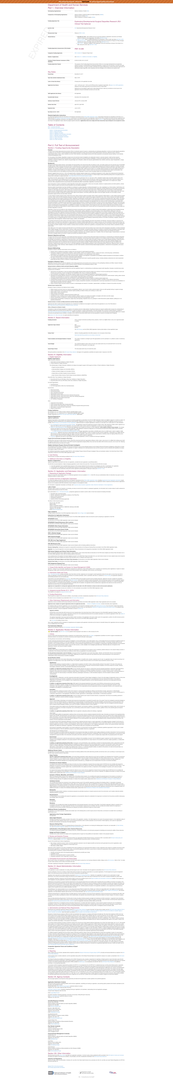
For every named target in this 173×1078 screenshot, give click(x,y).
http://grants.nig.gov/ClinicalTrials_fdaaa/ (94, 891)
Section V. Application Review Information (58, 135)
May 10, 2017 (80, 43)
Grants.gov (53, 436)
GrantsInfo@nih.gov (55, 996)
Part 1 (89, 475)
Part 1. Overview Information (54, 127)
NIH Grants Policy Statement (100, 1056)
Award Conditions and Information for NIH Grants (101, 878)
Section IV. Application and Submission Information (60, 134)
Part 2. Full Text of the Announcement (56, 128)
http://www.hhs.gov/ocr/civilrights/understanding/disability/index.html (72, 939)
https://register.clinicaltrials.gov (111, 890)
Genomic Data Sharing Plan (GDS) (76, 826)
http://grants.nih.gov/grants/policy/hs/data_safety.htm (63, 900)
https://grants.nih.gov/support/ (63, 986)
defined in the (68, 414)
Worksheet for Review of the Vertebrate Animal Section (98, 787)
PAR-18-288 (77, 53)
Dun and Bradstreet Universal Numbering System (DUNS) (63, 424)
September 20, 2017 (81, 40)
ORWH (93, 17)
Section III (123, 613)
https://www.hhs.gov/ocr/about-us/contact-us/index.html (78, 940)
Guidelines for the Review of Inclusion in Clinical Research (108, 778)
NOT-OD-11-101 (100, 468)
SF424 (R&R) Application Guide (90, 116)
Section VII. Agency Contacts (56, 138)
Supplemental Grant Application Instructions (111, 480)
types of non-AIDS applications (116, 85)
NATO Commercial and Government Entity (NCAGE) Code (66, 431)
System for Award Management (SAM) (59, 427)
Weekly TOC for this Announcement (55, 1066)
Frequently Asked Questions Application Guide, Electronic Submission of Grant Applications (93, 484)
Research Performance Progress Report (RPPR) (90, 952)
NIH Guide (85, 2)
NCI (86, 16)
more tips (54, 620)
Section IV (101, 119)
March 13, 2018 (80, 39)
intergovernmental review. (66, 592)
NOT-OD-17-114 (105, 42)
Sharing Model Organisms (59, 826)
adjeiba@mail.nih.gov (55, 1012)
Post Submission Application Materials (72, 627)
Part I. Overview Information (54, 574)
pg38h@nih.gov (54, 1039)
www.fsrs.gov (82, 961)
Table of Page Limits (82, 513)
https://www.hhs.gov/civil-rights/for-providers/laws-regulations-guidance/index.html (65, 937)
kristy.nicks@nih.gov (55, 1024)
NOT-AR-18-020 (120, 39)
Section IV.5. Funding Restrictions (83, 875)
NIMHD (101, 14)
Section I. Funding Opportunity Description (59, 130)
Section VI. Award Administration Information (59, 136)
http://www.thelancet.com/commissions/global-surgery (80, 176)
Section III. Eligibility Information (56, 132)
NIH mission (91, 635)
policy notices (62, 1055)
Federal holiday (107, 575)
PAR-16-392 (82, 33)
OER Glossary (80, 329)
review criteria (63, 839)
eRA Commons (54, 432)
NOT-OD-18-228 (103, 38)
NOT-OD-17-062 (93, 44)
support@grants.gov (55, 992)
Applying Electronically (100, 605)
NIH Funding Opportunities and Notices (56, 1067)
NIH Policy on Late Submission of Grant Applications (65, 422)
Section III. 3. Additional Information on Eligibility (87, 56)
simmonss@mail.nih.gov (56, 1050)
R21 (75, 28)
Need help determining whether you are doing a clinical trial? (87, 335)
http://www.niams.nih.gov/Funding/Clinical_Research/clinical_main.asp (63, 305)
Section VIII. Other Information (56, 139)
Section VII (80, 608)
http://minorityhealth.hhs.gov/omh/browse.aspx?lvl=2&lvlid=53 (61, 944)
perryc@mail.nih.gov (55, 1045)
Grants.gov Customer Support (54, 989)
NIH (88, 11)
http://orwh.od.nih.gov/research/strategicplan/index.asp (59, 311)
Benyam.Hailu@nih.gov (57, 509)
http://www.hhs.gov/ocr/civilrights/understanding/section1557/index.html (103, 936)
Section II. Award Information (56, 131)
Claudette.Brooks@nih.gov (56, 1018)
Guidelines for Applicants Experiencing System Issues (103, 607)
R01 (81, 53)
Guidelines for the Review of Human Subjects (75, 772)
